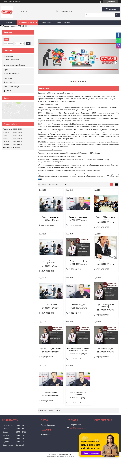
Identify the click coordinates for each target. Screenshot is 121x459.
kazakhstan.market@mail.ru (15, 65)
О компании (46, 22)
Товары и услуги (26, 22)
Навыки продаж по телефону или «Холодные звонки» (78, 349)
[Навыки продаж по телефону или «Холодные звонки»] (78, 335)
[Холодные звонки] (106, 247)
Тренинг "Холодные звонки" (51, 349)
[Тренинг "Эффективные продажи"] (106, 203)
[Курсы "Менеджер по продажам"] (78, 379)
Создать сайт (7, 1)
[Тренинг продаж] (78, 291)
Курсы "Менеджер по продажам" (78, 393)
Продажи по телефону (78, 261)
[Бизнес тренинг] (51, 291)
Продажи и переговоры (78, 217)
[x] (41, 180)
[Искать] (117, 15)
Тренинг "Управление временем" (51, 262)
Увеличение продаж (105, 349)
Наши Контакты (63, 22)
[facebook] (39, 180)
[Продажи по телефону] (78, 247)
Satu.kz (71, 454)
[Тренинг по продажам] (51, 203)
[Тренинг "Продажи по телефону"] (106, 291)
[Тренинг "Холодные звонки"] (51, 335)
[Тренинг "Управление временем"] (51, 247)
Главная (8, 22)
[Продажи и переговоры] (78, 203)
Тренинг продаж (78, 305)
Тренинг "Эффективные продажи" (105, 218)
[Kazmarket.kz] (7, 17)
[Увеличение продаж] (106, 335)
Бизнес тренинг (51, 305)
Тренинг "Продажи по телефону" (105, 306)
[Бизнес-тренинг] (51, 379)
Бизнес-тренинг (51, 392)
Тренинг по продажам (50, 217)
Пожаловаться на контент (65, 457)
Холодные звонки (105, 261)
